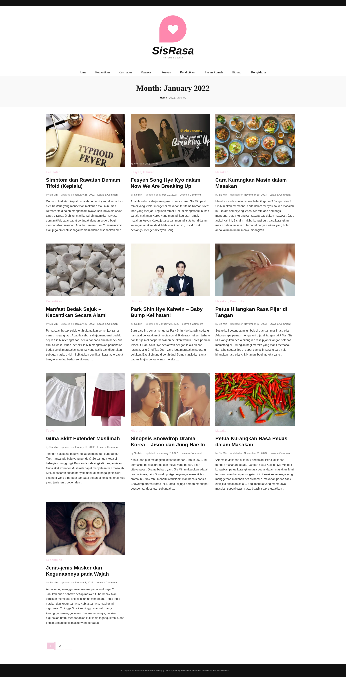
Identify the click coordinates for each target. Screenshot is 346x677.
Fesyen (166, 72)
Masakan (146, 72)
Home (82, 72)
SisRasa (173, 51)
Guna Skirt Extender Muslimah (83, 438)
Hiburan (237, 72)
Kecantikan (102, 72)
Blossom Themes (191, 670)
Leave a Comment (107, 194)
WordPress (223, 670)
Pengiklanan (259, 72)
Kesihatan (125, 72)
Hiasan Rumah (213, 72)
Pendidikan (187, 72)
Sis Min (53, 194)
